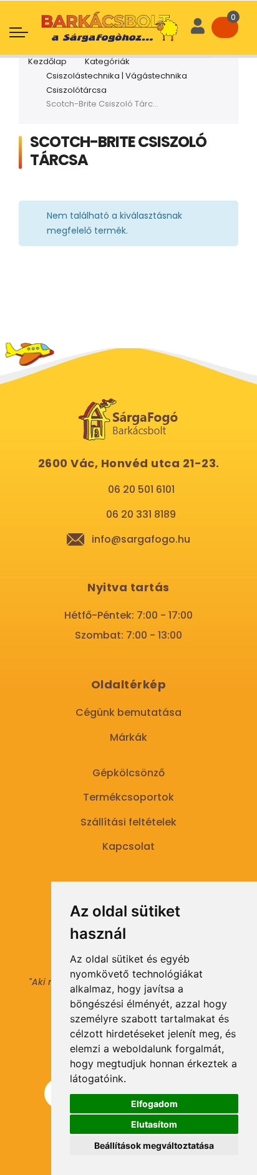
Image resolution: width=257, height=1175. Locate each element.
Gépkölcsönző (128, 773)
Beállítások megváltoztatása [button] (154, 1145)
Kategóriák (107, 61)
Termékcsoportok (128, 797)
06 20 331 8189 (141, 514)
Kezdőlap (47, 61)
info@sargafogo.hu (141, 539)
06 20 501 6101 (141, 489)
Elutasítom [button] (154, 1124)
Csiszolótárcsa (76, 90)
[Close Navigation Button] (111, 12)
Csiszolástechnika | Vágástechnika (116, 76)
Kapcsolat (128, 846)
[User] (198, 27)
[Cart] (224, 27)
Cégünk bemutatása (128, 712)
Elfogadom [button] (154, 1103)
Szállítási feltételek (128, 822)
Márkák (128, 737)
